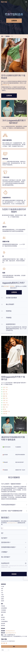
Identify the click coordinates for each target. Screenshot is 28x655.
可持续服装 (3, 608)
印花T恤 (5, 412)
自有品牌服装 (4, 606)
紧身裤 (2, 599)
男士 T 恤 (5, 388)
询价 (14, 644)
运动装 (2, 595)
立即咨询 (14, 21)
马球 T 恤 (5, 399)
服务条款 (3, 624)
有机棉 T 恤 (5, 403)
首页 (2, 36)
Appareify (4, 161)
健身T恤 (5, 394)
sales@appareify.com (12, 521)
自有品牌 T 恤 (6, 410)
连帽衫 (2, 597)
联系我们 (3, 615)
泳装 (2, 586)
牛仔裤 (2, 584)
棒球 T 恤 (5, 396)
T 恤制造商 (7, 36)
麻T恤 (4, 407)
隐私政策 (3, 621)
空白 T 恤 (5, 401)
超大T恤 (5, 390)
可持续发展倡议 (4, 619)
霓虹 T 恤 (5, 405)
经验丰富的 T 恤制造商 (9, 286)
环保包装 (3, 604)
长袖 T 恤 (5, 392)
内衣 (2, 589)
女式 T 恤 (5, 385)
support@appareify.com (10, 631)
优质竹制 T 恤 (5, 84)
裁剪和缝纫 (3, 610)
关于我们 (3, 617)
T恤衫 (2, 593)
